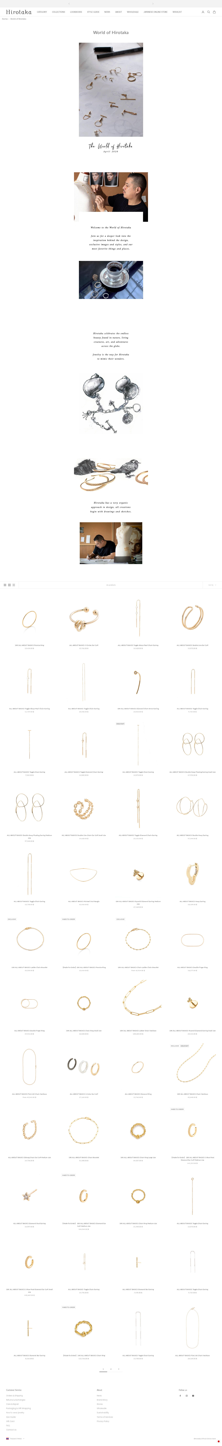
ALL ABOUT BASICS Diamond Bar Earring (138, 1289)
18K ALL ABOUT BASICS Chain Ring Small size (83, 1031)
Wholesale (101, 1408)
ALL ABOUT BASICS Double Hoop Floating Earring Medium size (29, 836)
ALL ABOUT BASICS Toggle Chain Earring (83, 709)
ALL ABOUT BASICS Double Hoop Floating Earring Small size (193, 772)
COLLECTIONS (58, 12)
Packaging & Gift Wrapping (18, 1408)
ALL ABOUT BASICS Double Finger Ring (192, 967)
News (99, 1395)
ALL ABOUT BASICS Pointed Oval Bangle (83, 901)
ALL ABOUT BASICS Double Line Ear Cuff (192, 645)
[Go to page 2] (119, 1369)
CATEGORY (42, 12)
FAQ (8, 1425)
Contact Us (11, 1429)
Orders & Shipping (14, 1395)
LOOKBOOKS (76, 12)
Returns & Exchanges (15, 1400)
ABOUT (118, 12)
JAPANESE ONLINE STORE (156, 12)
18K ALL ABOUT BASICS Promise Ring (29, 645)
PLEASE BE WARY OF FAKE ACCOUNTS (111, 4)
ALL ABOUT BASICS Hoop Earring (192, 901)
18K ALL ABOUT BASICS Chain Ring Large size (138, 1157)
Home (5, 19)
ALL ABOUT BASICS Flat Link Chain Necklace (192, 1355)
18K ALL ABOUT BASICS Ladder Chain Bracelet (29, 967)
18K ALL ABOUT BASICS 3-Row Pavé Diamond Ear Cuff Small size (29, 1290)
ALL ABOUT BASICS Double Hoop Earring (192, 835)
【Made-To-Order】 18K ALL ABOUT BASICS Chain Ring (84, 1355)
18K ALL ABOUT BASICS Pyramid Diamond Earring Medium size (138, 902)
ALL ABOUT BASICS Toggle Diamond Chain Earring (84, 772)
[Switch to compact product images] (14, 585)
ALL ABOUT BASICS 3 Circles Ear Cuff (84, 645)
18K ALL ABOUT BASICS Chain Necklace (192, 1094)
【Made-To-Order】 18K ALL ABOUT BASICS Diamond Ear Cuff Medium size (84, 1224)
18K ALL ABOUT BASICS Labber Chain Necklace (138, 1031)
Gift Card (10, 1421)
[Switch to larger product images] (5, 585)
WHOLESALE (133, 12)
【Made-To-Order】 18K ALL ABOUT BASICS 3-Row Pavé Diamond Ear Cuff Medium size (192, 1158)
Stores (100, 1404)
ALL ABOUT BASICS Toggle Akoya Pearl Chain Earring (138, 645)
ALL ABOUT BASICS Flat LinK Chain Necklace (29, 1094)
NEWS (107, 12)
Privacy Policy (103, 1421)
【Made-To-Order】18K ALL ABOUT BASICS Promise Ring (84, 967)
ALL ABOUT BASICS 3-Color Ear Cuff (84, 1094)
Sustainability (103, 1412)
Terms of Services (105, 1417)
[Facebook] (180, 1395)
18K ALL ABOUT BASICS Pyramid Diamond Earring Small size (192, 1031)
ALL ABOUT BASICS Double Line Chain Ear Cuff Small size (84, 835)
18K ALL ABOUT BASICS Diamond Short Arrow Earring (138, 709)
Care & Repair (12, 1404)
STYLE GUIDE (93, 12)
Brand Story (102, 1400)
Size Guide (11, 1417)
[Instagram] (187, 1395)
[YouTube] (193, 1395)
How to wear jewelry (15, 1412)
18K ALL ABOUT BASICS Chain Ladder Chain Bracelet (138, 967)
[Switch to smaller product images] (9, 585)
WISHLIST (177, 12)
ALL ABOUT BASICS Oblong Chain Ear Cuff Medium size (29, 1157)
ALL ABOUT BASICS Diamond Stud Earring (29, 1223)
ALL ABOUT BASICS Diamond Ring (138, 1094)
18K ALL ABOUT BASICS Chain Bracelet (84, 1157)
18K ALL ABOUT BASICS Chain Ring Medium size (138, 1223)
